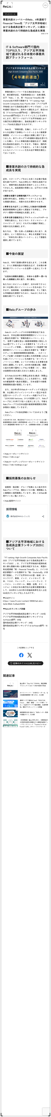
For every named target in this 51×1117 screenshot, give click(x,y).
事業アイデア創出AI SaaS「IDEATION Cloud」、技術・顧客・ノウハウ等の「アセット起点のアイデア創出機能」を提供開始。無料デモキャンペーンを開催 (34, 703)
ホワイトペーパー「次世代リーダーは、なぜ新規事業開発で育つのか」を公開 (34, 694)
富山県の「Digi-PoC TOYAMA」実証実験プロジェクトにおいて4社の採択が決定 (33, 684)
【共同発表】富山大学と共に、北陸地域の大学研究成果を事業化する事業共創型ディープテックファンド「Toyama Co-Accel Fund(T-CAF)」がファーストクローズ (34, 723)
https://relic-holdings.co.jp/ (15, 464)
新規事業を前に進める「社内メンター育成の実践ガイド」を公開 (34, 713)
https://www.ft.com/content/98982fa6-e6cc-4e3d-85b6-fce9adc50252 (23, 602)
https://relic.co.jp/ (11, 456)
